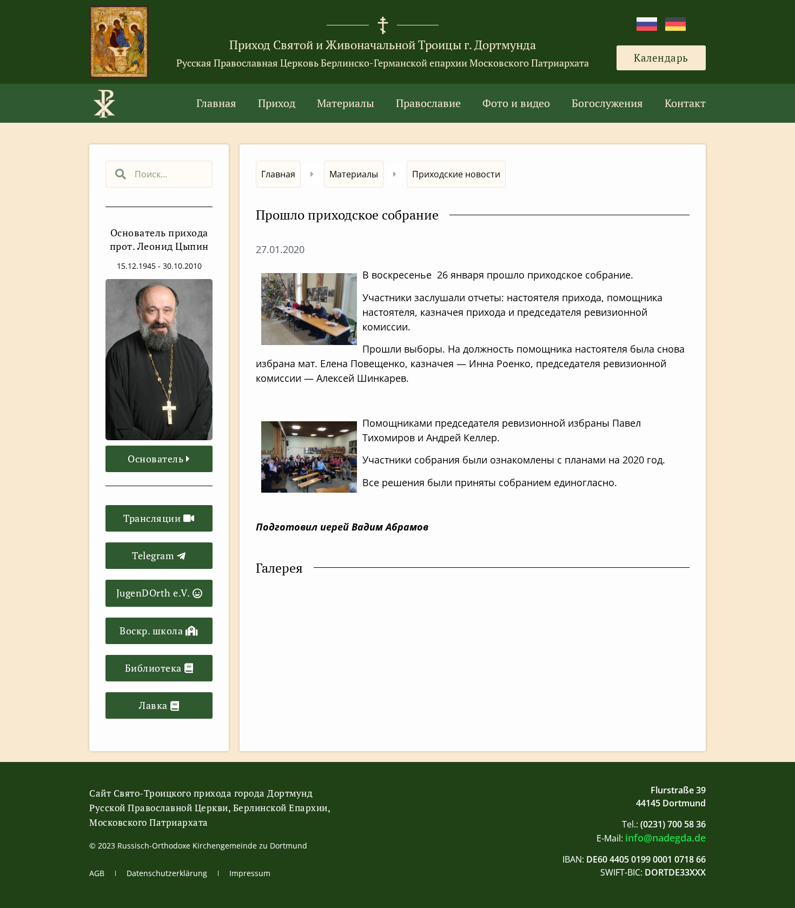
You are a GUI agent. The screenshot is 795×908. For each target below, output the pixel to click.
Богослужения (607, 103)
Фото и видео (516, 103)
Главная (216, 103)
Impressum (249, 873)
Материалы (345, 103)
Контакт (685, 103)
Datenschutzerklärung (167, 873)
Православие (428, 103)
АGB (96, 873)
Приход (276, 103)
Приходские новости (456, 174)
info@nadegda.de (665, 837)
